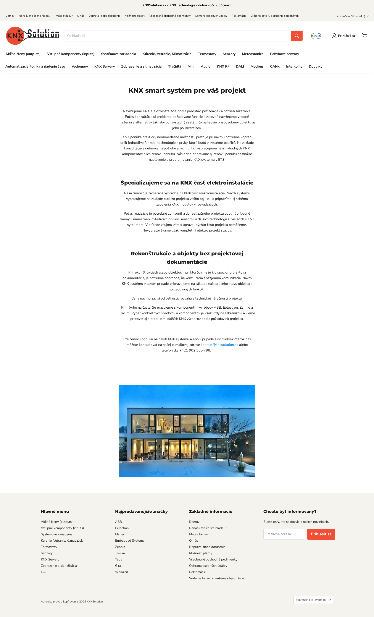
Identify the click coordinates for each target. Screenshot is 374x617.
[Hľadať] (297, 36)
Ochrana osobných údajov (211, 16)
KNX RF (223, 66)
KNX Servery (104, 66)
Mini (191, 66)
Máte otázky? (64, 16)
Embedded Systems (129, 540)
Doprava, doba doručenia (104, 16)
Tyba (118, 559)
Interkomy (294, 66)
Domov (10, 16)
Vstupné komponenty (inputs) (71, 54)
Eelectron (122, 528)
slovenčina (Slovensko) (351, 16)
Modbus (257, 66)
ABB (118, 522)
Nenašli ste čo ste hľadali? (35, 16)
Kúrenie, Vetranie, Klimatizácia (167, 54)
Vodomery (80, 66)
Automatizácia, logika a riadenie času (35, 66)
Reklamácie (239, 16)
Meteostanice (253, 54)
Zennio (120, 547)
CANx (275, 66)
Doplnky (315, 66)
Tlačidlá (174, 66)
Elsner (119, 534)
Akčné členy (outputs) (23, 54)
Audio (205, 66)
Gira (118, 566)
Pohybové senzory (284, 54)
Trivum (120, 553)
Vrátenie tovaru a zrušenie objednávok (275, 16)
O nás (80, 16)
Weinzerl (121, 572)
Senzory (229, 54)
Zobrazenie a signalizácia (141, 66)
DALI (240, 66)
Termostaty (207, 54)
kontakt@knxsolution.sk (219, 344)
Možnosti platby (135, 16)
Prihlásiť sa (346, 36)
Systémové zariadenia (118, 54)
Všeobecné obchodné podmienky (170, 16)
